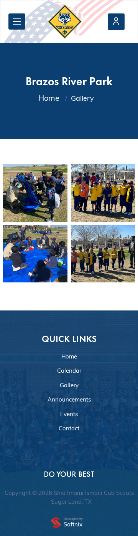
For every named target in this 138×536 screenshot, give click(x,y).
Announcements (69, 399)
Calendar (69, 370)
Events (69, 414)
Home (48, 98)
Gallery (69, 385)
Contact (69, 428)
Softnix (73, 524)
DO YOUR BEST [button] (69, 474)
